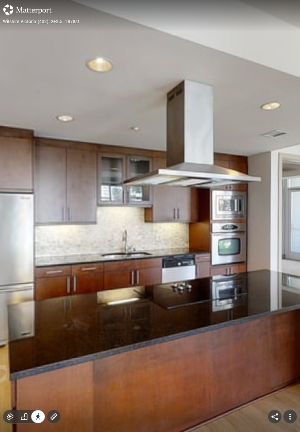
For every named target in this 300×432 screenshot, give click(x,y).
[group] (24, 417)
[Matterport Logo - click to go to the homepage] (27, 9)
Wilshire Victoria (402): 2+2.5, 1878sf (41, 21)
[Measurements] (54, 417)
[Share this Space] (275, 417)
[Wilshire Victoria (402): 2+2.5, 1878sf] (150, 216)
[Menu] (290, 417)
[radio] (10, 416)
